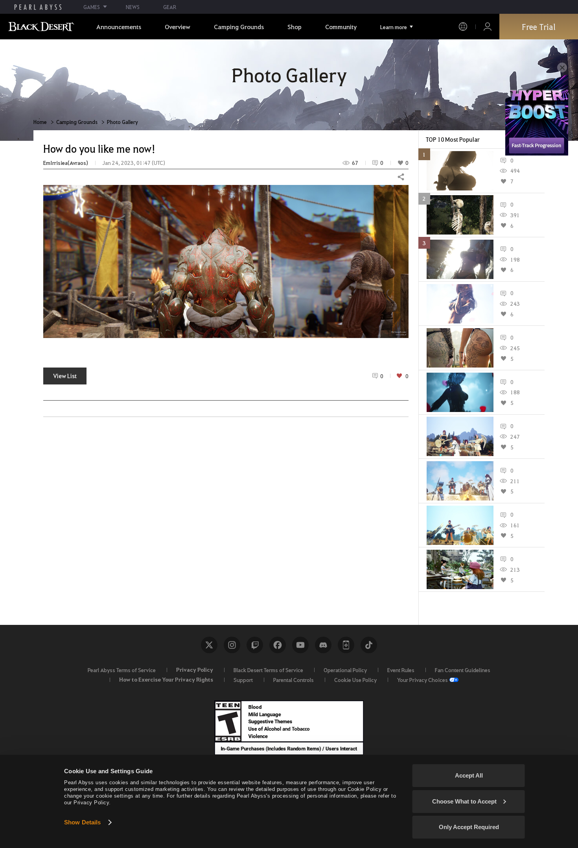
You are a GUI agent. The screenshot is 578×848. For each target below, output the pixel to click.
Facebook (277, 645)
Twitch (255, 645)
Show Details (82, 822)
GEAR (169, 7)
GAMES (91, 7)
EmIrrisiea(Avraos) (65, 162)
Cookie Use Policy (355, 679)
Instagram (232, 645)
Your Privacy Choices (422, 679)
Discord (323, 645)
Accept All (469, 775)
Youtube (300, 645)
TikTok (369, 645)
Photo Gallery (122, 121)
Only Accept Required (469, 827)
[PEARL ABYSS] (38, 7)
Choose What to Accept (464, 801)
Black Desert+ (346, 645)
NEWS (133, 7)
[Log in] (487, 26)
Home (40, 121)
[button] (226, 261)
